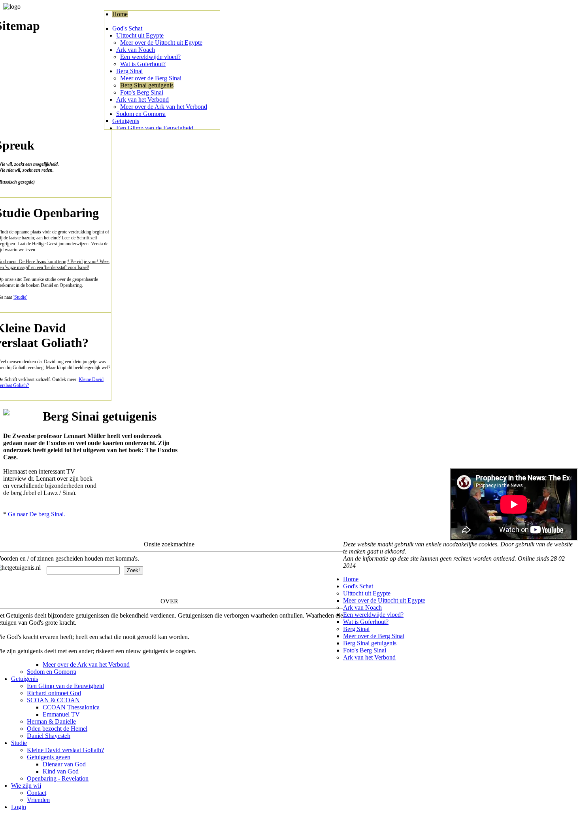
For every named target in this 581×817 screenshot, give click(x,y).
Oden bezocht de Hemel (57, 728)
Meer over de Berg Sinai (150, 78)
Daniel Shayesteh (48, 735)
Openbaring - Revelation (58, 778)
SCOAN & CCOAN (53, 700)
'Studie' (20, 297)
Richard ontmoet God (54, 693)
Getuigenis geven (48, 757)
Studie (19, 742)
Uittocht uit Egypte (140, 35)
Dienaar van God (64, 764)
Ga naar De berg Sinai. (36, 514)
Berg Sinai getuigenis (147, 85)
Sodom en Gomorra (141, 113)
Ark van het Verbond (142, 99)
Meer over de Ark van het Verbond (163, 106)
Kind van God (61, 771)
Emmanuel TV (61, 714)
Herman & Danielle (51, 721)
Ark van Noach (135, 49)
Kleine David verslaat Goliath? (65, 750)
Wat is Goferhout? (143, 64)
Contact (36, 792)
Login (18, 807)
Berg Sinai (129, 71)
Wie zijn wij (26, 785)
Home (120, 14)
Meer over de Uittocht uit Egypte (161, 42)
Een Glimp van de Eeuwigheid (154, 128)
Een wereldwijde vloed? (150, 56)
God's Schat (127, 28)
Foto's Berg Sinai (141, 92)
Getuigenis (125, 121)
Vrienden (38, 799)
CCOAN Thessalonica (71, 707)
